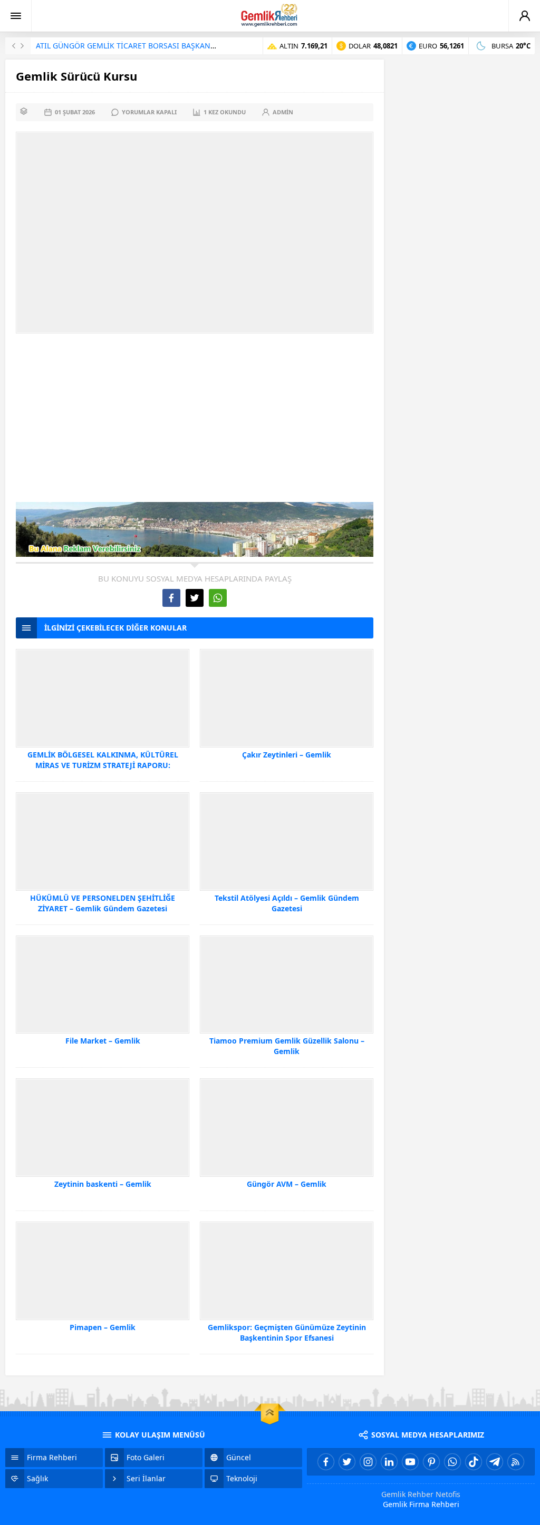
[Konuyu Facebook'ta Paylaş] (171, 598)
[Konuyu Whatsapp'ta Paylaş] (218, 598)
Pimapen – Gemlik (103, 1327)
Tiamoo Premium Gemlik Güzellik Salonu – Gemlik (286, 1046)
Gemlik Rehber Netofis (420, 1494)
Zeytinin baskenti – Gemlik (102, 1184)
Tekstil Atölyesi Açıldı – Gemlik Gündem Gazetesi (287, 903)
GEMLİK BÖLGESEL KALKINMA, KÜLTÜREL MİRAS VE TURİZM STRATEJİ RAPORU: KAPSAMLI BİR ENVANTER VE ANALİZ (102, 765)
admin (283, 112)
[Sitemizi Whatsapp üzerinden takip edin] (452, 1462)
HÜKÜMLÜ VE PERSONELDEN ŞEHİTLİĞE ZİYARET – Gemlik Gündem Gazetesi (102, 903)
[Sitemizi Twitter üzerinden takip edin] (347, 1462)
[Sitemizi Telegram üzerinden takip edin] (495, 1462)
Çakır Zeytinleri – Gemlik (286, 755)
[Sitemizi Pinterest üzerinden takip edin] (431, 1462)
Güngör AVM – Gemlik (286, 1184)
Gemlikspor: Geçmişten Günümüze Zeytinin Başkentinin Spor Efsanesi (287, 1332)
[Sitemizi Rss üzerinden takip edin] (516, 1462)
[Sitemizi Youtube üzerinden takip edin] (410, 1462)
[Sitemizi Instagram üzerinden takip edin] (368, 1462)
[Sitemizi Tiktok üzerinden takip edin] (473, 1462)
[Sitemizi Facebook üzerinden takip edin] (326, 1462)
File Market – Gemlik (102, 1041)
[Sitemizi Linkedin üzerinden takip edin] (389, 1462)
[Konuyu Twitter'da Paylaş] (195, 598)
